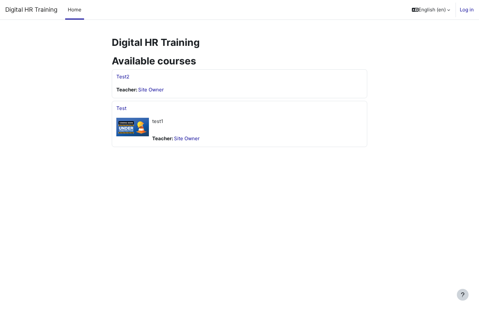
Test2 (122, 77)
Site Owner (151, 90)
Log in (467, 10)
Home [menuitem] (74, 10)
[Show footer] (463, 295)
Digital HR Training (31, 9)
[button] (431, 10)
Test (121, 108)
